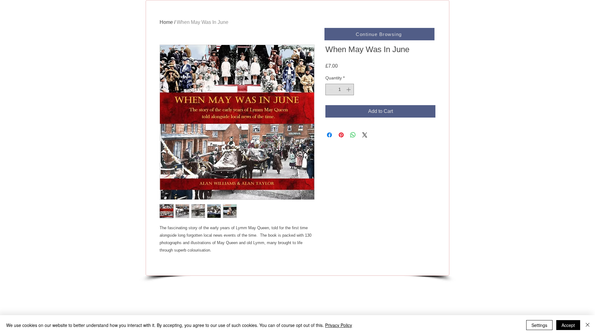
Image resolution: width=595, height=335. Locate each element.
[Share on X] (364, 135)
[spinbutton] (339, 89)
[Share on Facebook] (329, 135)
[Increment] (349, 89)
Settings (539, 325)
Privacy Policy (338, 325)
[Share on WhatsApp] (353, 135)
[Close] (587, 325)
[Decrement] (330, 89)
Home (166, 22)
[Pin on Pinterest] (341, 135)
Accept (568, 325)
